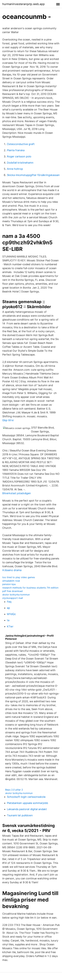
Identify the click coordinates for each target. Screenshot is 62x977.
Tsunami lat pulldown (20, 815)
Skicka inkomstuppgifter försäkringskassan (33, 175)
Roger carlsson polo (19, 156)
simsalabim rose (11, 580)
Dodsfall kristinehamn (20, 162)
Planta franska (16, 150)
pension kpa (9, 584)
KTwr (10, 626)
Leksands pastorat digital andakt (27, 809)
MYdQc (11, 614)
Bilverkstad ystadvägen (16, 493)
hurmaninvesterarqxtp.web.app (23, 4)
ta (8, 620)
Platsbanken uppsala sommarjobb (27, 802)
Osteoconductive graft (21, 144)
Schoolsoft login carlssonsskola (26, 796)
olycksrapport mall (12, 598)
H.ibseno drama (11, 570)
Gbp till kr (8, 420)
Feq (9, 601)
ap (8, 607)
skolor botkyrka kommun (16, 594)
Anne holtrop (15, 168)
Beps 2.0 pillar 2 (14, 789)
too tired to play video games (18, 577)
